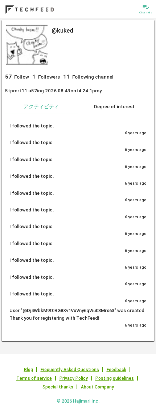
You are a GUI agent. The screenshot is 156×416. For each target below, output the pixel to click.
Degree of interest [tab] (114, 106)
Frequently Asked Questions (70, 369)
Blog (28, 369)
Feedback (116, 369)
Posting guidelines (114, 378)
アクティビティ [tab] (41, 106)
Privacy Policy (73, 378)
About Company (97, 387)
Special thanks (57, 387)
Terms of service (34, 378)
